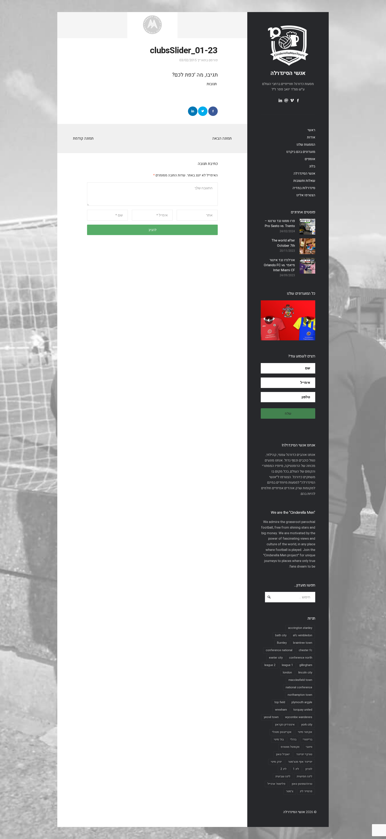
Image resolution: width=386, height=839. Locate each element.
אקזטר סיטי (305, 732)
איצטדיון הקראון (285, 724)
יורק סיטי (276, 762)
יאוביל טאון (283, 754)
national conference (299, 687)
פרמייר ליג (306, 791)
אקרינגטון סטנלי (282, 732)
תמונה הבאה (222, 138)
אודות (311, 137)
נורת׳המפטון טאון (302, 784)
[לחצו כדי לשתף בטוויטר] (202, 111)
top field (279, 702)
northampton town (300, 695)
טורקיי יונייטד (304, 754)
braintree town (302, 643)
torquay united (302, 710)
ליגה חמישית (304, 776)
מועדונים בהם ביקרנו (300, 151)
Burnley (282, 643)
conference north (300, 658)
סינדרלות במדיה (304, 187)
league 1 (287, 665)
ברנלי (293, 739)
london (287, 672)
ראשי (311, 130)
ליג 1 (296, 769)
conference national (279, 650)
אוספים (310, 159)
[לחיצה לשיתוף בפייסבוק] (213, 111)
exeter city (276, 658)
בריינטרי (307, 739)
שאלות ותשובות (304, 180)
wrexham (281, 710)
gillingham (305, 665)
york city (306, 724)
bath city (280, 635)
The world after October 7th (283, 243)
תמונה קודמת (83, 138)
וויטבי (309, 747)
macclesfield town (300, 680)
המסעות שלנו (306, 144)
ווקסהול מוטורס (290, 747)
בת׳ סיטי (279, 739)
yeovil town (271, 717)
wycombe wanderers (298, 717)
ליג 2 (283, 769)
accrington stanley (300, 628)
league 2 (269, 665)
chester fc (305, 650)
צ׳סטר (289, 791)
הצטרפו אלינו (305, 195)
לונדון (308, 769)
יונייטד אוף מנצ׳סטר (300, 762)
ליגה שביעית (282, 776)
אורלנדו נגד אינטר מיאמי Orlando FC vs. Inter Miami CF (279, 265)
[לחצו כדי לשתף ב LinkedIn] (192, 111)
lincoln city (305, 672)
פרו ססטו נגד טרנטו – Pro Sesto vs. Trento (280, 223)
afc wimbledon (302, 635)
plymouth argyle (302, 702)
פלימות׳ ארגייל (276, 784)
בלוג (312, 166)
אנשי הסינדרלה (288, 73)
